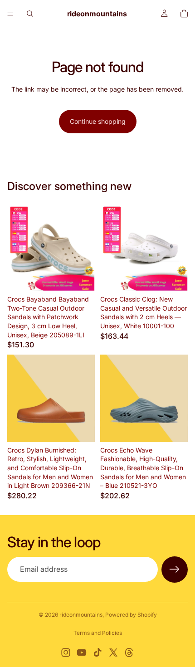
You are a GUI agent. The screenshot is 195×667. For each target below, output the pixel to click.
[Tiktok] (97, 652)
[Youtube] (81, 652)
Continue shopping (98, 121)
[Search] (30, 14)
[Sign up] (174, 569)
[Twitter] (113, 652)
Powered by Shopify (131, 614)
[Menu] (10, 13)
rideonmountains (80, 614)
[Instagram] (65, 652)
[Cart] (184, 14)
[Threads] (129, 652)
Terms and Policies (97, 632)
